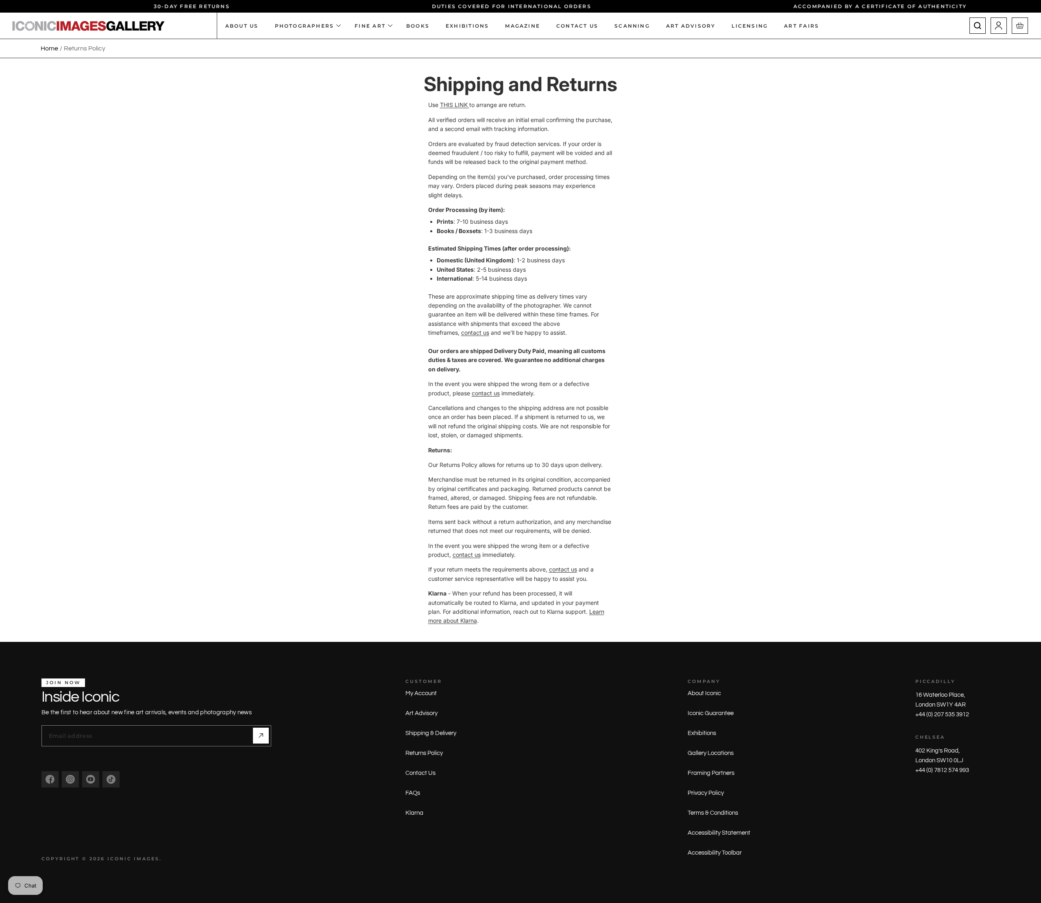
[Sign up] (261, 736)
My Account (421, 693)
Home (49, 48)
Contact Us (420, 773)
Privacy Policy (706, 793)
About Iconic (704, 693)
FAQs (412, 793)
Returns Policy (424, 753)
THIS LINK (454, 104)
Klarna (414, 813)
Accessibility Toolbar (715, 853)
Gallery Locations (711, 753)
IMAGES (146, 859)
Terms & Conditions (713, 813)
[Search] (977, 25)
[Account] (999, 25)
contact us (475, 332)
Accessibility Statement (719, 833)
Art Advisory (421, 713)
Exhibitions (702, 733)
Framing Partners (711, 773)
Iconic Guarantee (711, 713)
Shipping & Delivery (430, 733)
